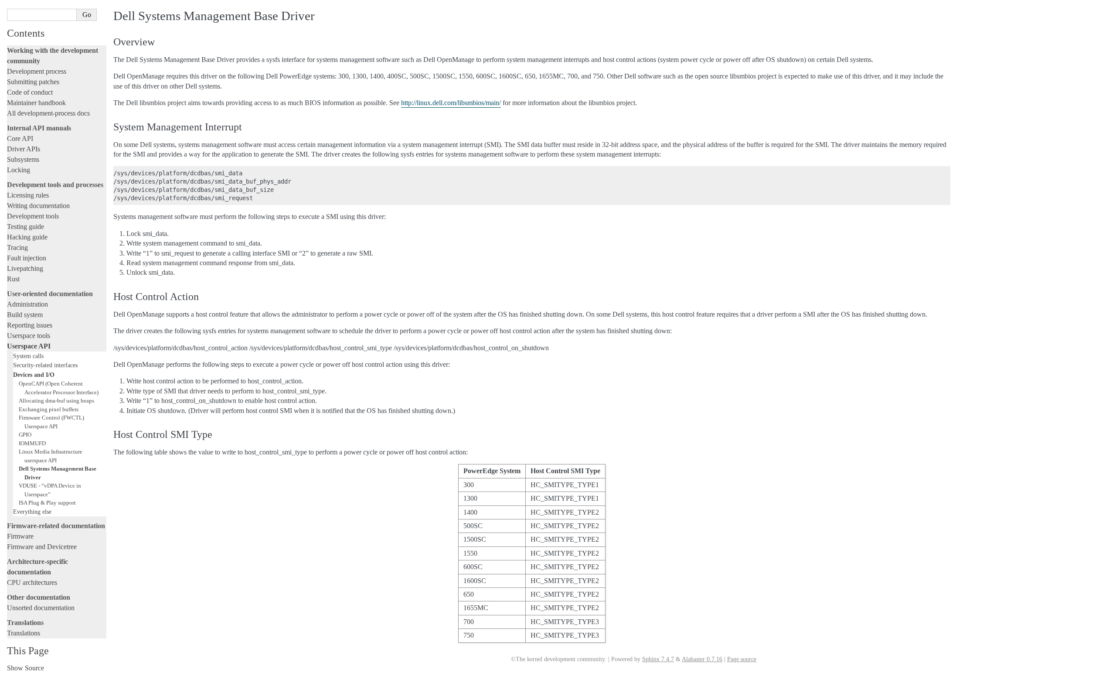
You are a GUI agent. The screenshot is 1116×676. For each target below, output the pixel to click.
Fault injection (26, 258)
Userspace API (29, 346)
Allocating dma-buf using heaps (56, 400)
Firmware (20, 536)
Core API (20, 138)
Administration (27, 304)
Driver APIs (23, 149)
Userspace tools (28, 335)
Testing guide (25, 226)
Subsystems (23, 159)
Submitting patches (33, 81)
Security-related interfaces (45, 365)
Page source (741, 659)
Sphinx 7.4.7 (658, 659)
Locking (18, 170)
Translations (23, 633)
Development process (36, 71)
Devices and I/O (33, 374)
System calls (28, 355)
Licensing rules (28, 195)
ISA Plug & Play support (47, 502)
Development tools (33, 216)
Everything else (32, 511)
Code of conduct (30, 92)
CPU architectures (32, 582)
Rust (13, 279)
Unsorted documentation (41, 607)
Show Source (25, 668)
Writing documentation (38, 205)
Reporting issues (29, 325)
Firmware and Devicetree (42, 546)
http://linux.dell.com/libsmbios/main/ (451, 102)
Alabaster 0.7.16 (702, 659)
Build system (25, 314)
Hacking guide (27, 237)
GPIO (25, 434)
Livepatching (25, 268)
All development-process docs (48, 113)
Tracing (17, 247)
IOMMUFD (32, 443)
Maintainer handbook (36, 102)
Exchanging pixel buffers (48, 409)
